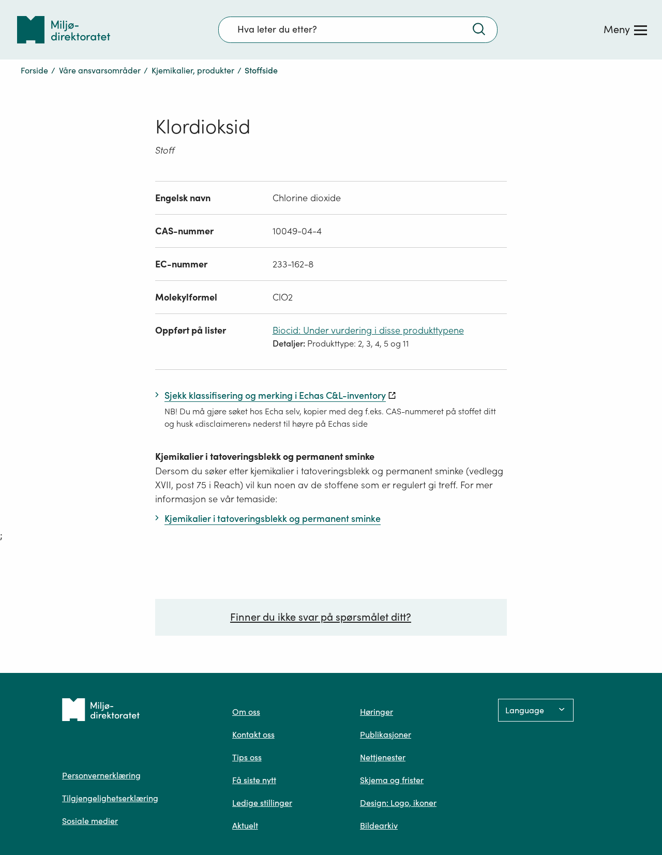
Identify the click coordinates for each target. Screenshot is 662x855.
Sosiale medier (90, 821)
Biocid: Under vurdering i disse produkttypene (368, 330)
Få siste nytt (254, 780)
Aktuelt (245, 825)
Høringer (376, 712)
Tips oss (247, 757)
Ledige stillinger (262, 803)
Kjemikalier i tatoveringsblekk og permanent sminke (264, 456)
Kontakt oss (253, 734)
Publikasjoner (385, 734)
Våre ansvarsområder (100, 70)
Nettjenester (382, 757)
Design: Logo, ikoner (398, 803)
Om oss (246, 712)
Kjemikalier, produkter (193, 70)
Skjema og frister (392, 780)
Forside (34, 70)
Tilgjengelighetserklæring (110, 798)
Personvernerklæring (101, 775)
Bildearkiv (379, 825)
